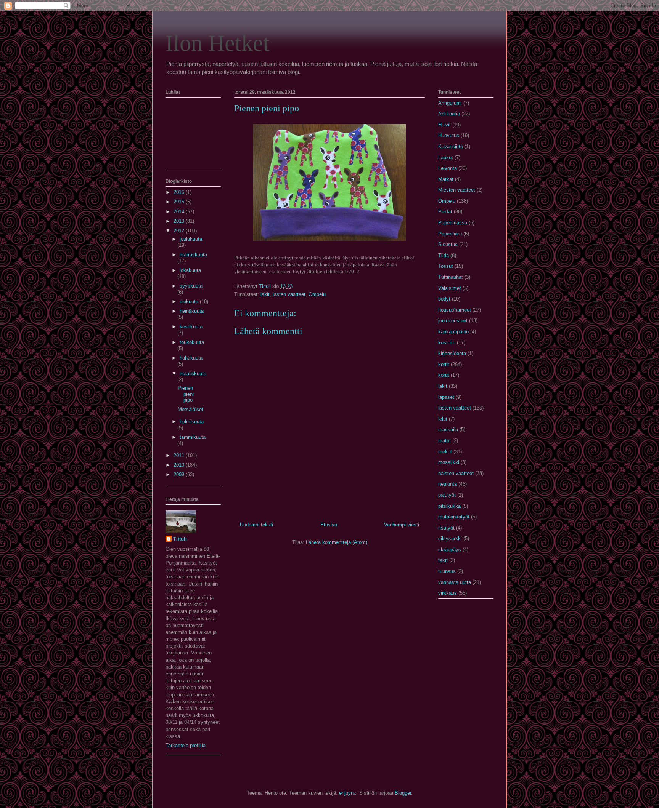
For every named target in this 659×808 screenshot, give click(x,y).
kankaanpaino (453, 331)
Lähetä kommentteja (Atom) (336, 542)
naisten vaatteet (456, 473)
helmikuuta (192, 421)
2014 (180, 211)
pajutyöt (447, 495)
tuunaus (447, 571)
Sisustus (448, 244)
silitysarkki (450, 538)
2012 (180, 231)
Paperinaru (450, 234)
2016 (180, 192)
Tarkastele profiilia (186, 745)
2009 (180, 474)
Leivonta (447, 168)
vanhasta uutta (454, 582)
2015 (180, 202)
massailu (448, 429)
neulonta (447, 484)
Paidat (445, 211)
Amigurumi (450, 103)
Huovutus (448, 135)
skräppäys (449, 549)
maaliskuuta (193, 373)
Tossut (445, 266)
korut (443, 375)
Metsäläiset (190, 409)
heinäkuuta (192, 311)
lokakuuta (190, 270)
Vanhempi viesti (401, 525)
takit (443, 560)
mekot (445, 451)
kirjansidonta (452, 353)
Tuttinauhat (450, 277)
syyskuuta (191, 286)
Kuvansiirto (450, 146)
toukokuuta (192, 342)
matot (444, 440)
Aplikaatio (449, 114)
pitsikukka (449, 506)
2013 (180, 221)
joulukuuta (191, 239)
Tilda (443, 255)
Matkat (445, 179)
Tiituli (180, 539)
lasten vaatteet (289, 294)
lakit (265, 294)
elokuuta (190, 301)
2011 (180, 455)
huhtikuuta (191, 358)
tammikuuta (193, 437)
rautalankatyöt (453, 517)
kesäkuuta (191, 327)
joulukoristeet (453, 320)
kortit (443, 364)
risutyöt (446, 528)
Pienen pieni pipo (186, 394)
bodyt (444, 299)
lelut (442, 419)
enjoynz (347, 793)
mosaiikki (448, 462)
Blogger (403, 793)
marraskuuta (193, 255)
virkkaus (447, 593)
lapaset (446, 397)
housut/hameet (454, 310)
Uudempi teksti (256, 525)
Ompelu (317, 294)
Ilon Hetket (218, 43)
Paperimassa (452, 223)
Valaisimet (449, 288)
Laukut (445, 157)
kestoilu (446, 343)
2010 (180, 465)
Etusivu (328, 525)
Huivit (444, 125)
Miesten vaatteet (456, 190)
